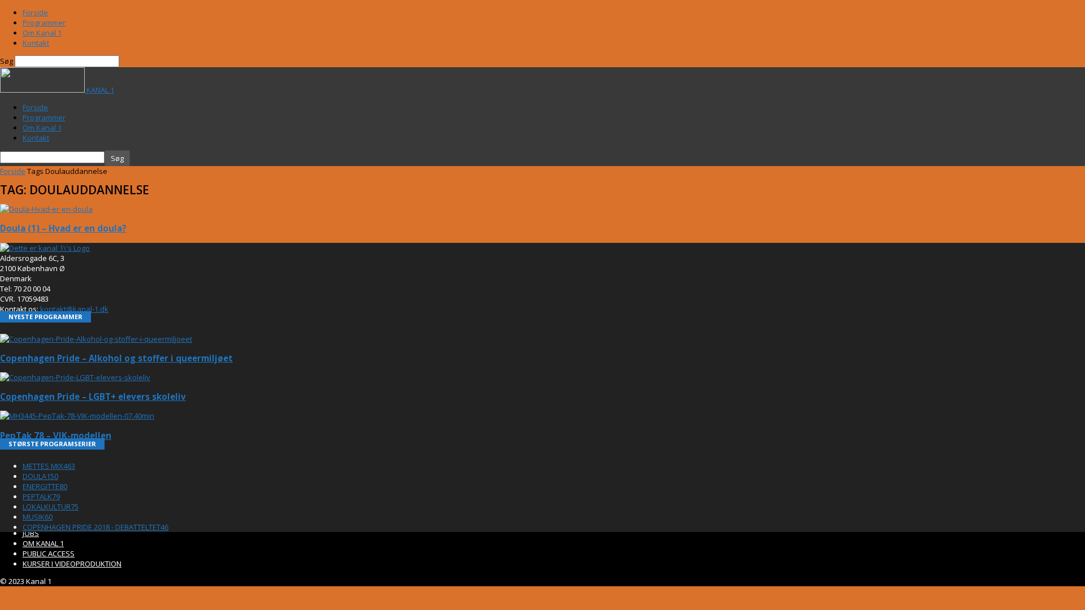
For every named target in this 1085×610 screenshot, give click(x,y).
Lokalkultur (51, 507)
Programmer (44, 23)
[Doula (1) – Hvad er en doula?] (46, 209)
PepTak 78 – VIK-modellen (55, 435)
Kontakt (36, 43)
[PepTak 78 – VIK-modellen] (77, 416)
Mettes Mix (49, 466)
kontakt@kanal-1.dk (74, 309)
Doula (40, 476)
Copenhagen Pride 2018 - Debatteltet (95, 527)
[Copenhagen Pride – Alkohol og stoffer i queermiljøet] (96, 339)
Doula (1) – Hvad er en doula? (63, 228)
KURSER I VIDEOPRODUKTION (72, 564)
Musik (38, 517)
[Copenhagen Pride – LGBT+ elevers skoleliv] (75, 377)
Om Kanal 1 (42, 33)
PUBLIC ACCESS (49, 553)
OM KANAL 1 (43, 543)
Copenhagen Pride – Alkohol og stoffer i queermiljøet (116, 358)
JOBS (31, 533)
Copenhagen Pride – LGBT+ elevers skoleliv (93, 396)
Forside (35, 12)
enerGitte (45, 486)
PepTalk (41, 496)
